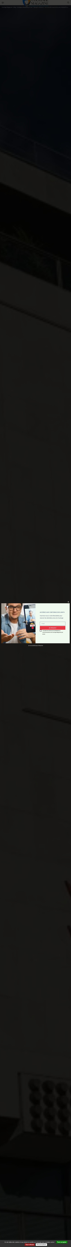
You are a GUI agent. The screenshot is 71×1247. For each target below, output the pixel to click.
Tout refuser (30, 1245)
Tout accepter (61, 1242)
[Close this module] (68, 602)
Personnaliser (41, 1245)
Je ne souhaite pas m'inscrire (35, 645)
